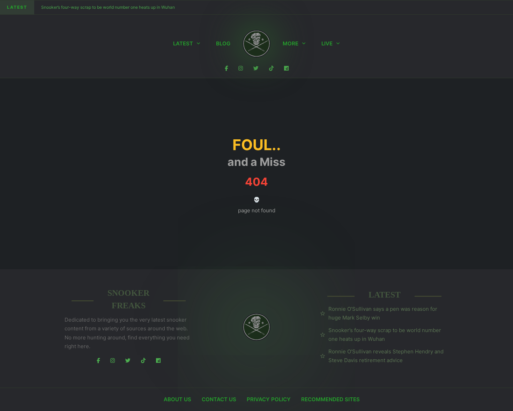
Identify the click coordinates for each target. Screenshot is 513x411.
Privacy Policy (269, 399)
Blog (223, 43)
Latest (183, 43)
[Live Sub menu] (338, 44)
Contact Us (219, 399)
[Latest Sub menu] (198, 44)
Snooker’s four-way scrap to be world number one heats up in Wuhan (108, 7)
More (290, 43)
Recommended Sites (330, 399)
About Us (177, 399)
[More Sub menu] (304, 44)
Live (327, 43)
